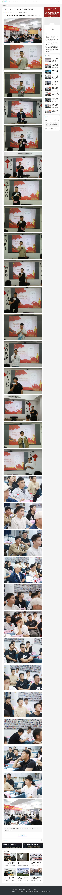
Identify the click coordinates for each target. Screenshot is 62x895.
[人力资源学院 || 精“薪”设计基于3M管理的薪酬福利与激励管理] (48, 111)
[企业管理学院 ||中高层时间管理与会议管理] (48, 83)
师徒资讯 (20, 12)
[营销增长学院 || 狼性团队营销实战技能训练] (48, 100)
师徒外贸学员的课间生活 (22, 863)
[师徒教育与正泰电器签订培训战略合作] (23, 872)
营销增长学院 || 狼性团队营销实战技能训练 (55, 100)
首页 (10, 1)
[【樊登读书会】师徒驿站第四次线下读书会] (10, 857)
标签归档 (34, 889)
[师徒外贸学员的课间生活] (23, 857)
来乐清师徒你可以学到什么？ (36, 863)
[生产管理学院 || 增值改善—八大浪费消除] (48, 94)
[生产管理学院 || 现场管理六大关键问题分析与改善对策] (48, 60)
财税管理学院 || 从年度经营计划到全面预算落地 (55, 65)
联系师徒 (30, 1)
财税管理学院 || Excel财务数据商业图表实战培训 (55, 105)
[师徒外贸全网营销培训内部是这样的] (10, 872)
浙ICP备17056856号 (46, 891)
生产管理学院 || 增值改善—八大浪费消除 (55, 94)
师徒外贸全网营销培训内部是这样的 (9, 878)
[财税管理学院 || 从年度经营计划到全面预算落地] (48, 66)
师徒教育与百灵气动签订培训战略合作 (36, 878)
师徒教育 (5, 12)
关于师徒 (26, 1)
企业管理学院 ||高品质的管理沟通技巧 (55, 88)
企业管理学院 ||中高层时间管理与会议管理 (55, 83)
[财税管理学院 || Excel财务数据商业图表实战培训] (48, 106)
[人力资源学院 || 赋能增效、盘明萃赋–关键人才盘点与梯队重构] (48, 77)
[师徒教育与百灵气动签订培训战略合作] (36, 872)
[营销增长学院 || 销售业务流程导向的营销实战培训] (48, 72)
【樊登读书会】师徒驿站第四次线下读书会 (9, 863)
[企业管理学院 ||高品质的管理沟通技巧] (48, 89)
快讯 (22, 1)
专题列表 (19, 1)
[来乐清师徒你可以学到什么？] (36, 857)
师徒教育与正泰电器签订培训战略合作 (22, 878)
